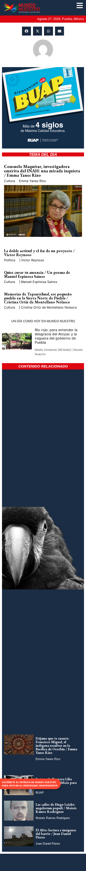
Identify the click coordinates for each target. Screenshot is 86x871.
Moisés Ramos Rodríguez (53, 818)
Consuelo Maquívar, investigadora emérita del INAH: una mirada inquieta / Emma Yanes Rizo (42, 171)
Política (9, 260)
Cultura (9, 181)
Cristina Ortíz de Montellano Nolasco (49, 307)
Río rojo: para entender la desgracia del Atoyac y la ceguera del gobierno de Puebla (56, 336)
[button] (26, 31)
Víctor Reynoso (32, 260)
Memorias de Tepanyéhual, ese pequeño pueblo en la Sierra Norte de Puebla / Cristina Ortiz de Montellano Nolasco (38, 298)
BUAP (40, 792)
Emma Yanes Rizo (32, 181)
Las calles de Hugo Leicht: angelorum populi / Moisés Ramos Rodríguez (56, 808)
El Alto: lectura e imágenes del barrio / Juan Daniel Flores (56, 833)
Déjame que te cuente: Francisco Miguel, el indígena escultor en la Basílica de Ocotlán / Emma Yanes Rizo (56, 745)
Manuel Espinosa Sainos (39, 282)
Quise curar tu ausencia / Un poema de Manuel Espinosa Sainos (37, 274)
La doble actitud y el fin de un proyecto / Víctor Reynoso (39, 252)
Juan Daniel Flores (48, 843)
